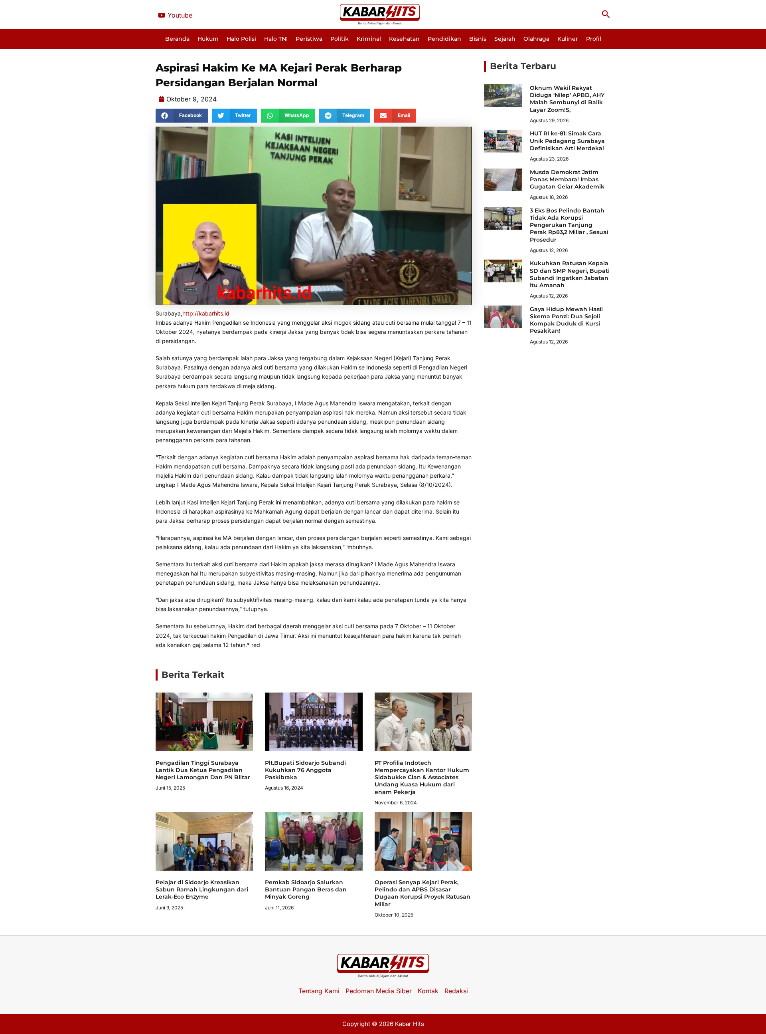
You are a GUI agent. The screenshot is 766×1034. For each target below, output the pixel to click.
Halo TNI (276, 38)
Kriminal (369, 38)
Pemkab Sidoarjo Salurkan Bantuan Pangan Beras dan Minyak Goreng (306, 889)
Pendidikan (444, 38)
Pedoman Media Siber (378, 991)
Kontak (428, 991)
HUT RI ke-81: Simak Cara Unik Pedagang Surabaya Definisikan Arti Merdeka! (567, 140)
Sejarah (504, 38)
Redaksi (456, 991)
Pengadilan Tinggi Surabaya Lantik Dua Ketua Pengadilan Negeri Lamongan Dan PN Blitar (203, 770)
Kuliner (567, 38)
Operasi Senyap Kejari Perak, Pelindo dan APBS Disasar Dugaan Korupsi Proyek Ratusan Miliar (422, 893)
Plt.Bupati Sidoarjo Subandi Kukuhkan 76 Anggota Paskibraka (305, 770)
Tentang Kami (319, 991)
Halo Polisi (241, 38)
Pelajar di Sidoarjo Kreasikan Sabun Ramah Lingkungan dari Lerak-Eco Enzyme (202, 889)
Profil (593, 38)
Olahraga (536, 38)
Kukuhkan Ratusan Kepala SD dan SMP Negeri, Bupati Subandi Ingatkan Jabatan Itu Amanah (570, 274)
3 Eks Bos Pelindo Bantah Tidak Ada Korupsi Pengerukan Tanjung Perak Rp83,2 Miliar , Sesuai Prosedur (569, 225)
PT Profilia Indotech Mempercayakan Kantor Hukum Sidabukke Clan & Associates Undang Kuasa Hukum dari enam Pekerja (422, 777)
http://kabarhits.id (205, 313)
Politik (339, 38)
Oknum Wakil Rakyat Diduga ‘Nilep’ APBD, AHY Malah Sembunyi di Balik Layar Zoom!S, (567, 98)
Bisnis (477, 38)
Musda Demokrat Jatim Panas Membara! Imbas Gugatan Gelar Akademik (567, 179)
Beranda (177, 38)
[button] (606, 14)
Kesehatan (404, 38)
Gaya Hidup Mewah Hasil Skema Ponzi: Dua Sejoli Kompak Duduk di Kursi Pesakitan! (566, 320)
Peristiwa (309, 38)
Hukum (208, 38)
